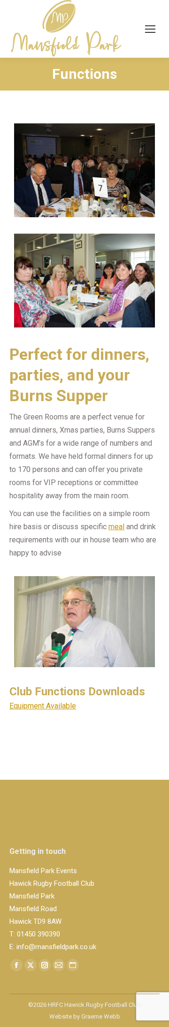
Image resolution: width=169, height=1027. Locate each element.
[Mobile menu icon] (150, 29)
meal (116, 526)
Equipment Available (42, 705)
